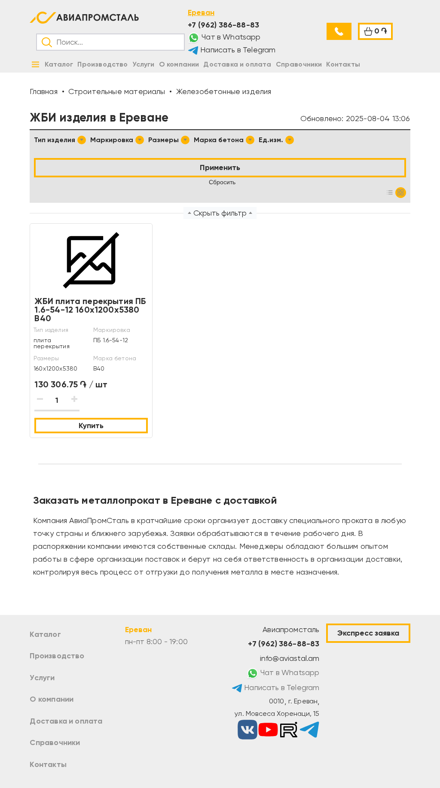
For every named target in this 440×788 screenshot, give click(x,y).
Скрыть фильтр (220, 213)
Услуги (42, 677)
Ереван (201, 12)
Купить (91, 425)
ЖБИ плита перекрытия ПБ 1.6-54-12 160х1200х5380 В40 (90, 309)
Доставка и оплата (66, 721)
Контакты (48, 764)
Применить (220, 167)
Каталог (45, 634)
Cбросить (222, 182)
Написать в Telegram (237, 50)
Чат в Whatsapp (230, 37)
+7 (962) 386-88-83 (223, 25)
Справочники (55, 742)
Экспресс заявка (368, 633)
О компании (51, 699)
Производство (57, 655)
